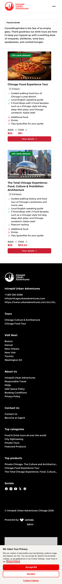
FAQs (8, 385)
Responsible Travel (15, 381)
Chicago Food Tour (15, 323)
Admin (30, 524)
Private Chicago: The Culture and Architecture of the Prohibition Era (31, 464)
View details (28, 139)
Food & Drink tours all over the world (25, 435)
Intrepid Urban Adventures (20, 377)
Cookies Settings (31, 581)
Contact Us (11, 414)
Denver (9, 345)
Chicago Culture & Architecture (22, 320)
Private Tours (12, 442)
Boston (9, 341)
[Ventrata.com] (26, 519)
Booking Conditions (16, 392)
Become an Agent (15, 417)
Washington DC (13, 360)
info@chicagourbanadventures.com (25, 298)
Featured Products (15, 446)
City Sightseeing (14, 439)
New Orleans (12, 348)
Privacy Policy (12, 396)
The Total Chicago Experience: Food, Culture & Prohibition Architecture (31, 471)
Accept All (31, 567)
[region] (31, 564)
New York (10, 352)
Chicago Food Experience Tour (22, 468)
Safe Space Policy (15, 389)
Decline (31, 574)
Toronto (9, 356)
